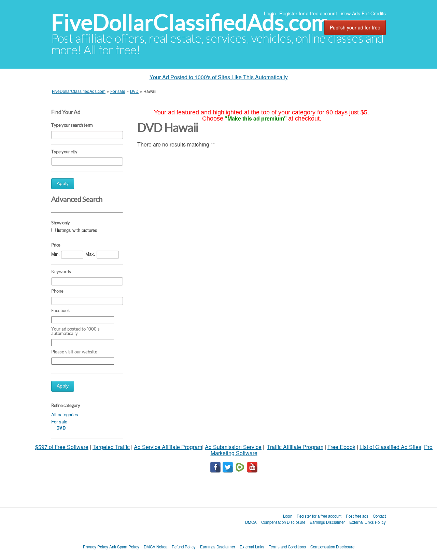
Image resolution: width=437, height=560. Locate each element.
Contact (379, 516)
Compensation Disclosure (283, 522)
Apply (63, 183)
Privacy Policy (95, 546)
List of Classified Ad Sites (390, 447)
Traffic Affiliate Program (295, 447)
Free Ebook (341, 447)
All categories (64, 414)
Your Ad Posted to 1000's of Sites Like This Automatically (219, 77)
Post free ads (357, 516)
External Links (252, 546)
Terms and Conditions (287, 546)
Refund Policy (184, 546)
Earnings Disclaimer (327, 522)
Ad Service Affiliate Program (168, 447)
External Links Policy (367, 522)
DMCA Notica (155, 546)
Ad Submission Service (233, 447)
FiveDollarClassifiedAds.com (190, 22)
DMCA (251, 522)
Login (270, 13)
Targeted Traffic (111, 447)
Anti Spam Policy (124, 546)
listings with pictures (77, 230)
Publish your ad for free (355, 27)
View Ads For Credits (363, 13)
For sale (59, 421)
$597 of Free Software (61, 447)
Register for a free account (308, 13)
